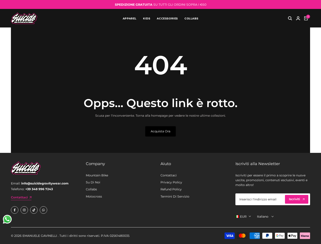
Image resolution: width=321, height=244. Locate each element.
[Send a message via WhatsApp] (7, 219)
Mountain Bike (97, 175)
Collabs (91, 189)
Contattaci (168, 175)
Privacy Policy (171, 182)
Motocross (94, 196)
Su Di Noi (93, 182)
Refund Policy (171, 189)
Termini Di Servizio (174, 196)
